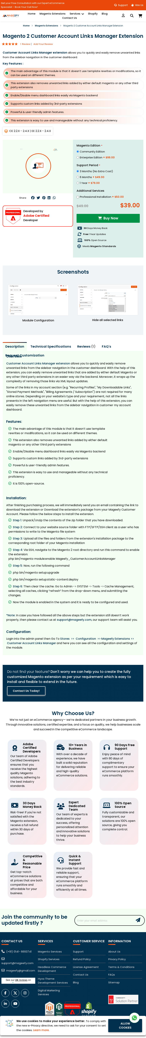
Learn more (41, 1030)
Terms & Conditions (121, 967)
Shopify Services (48, 959)
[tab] (15, 346)
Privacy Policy (117, 959)
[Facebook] (32, 198)
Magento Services (50, 951)
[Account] (123, 16)
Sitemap (114, 982)
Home (26, 25)
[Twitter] (38, 198)
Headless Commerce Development (52, 969)
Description (14, 346)
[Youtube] (16, 1004)
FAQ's (106, 346)
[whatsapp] (54, 198)
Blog (76, 982)
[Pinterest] (43, 198)
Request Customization (24, 355)
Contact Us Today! (26, 691)
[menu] (69, 16)
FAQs (111, 974)
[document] (73, 1025)
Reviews (85, 346)
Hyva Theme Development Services (53, 981)
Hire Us (138, 5)
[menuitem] (31, 14)
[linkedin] (49, 198)
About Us (114, 951)
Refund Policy (82, 959)
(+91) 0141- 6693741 (19, 951)
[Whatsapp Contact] (134, 1018)
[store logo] (11, 16)
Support (122, 5)
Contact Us (80, 974)
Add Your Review (43, 44)
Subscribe (138, 920)
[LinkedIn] (6, 1004)
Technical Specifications (50, 346)
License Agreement (86, 967)
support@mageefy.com (74, 620)
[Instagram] (26, 993)
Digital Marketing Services (49, 992)
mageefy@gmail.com (20, 970)
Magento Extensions (46, 25)
